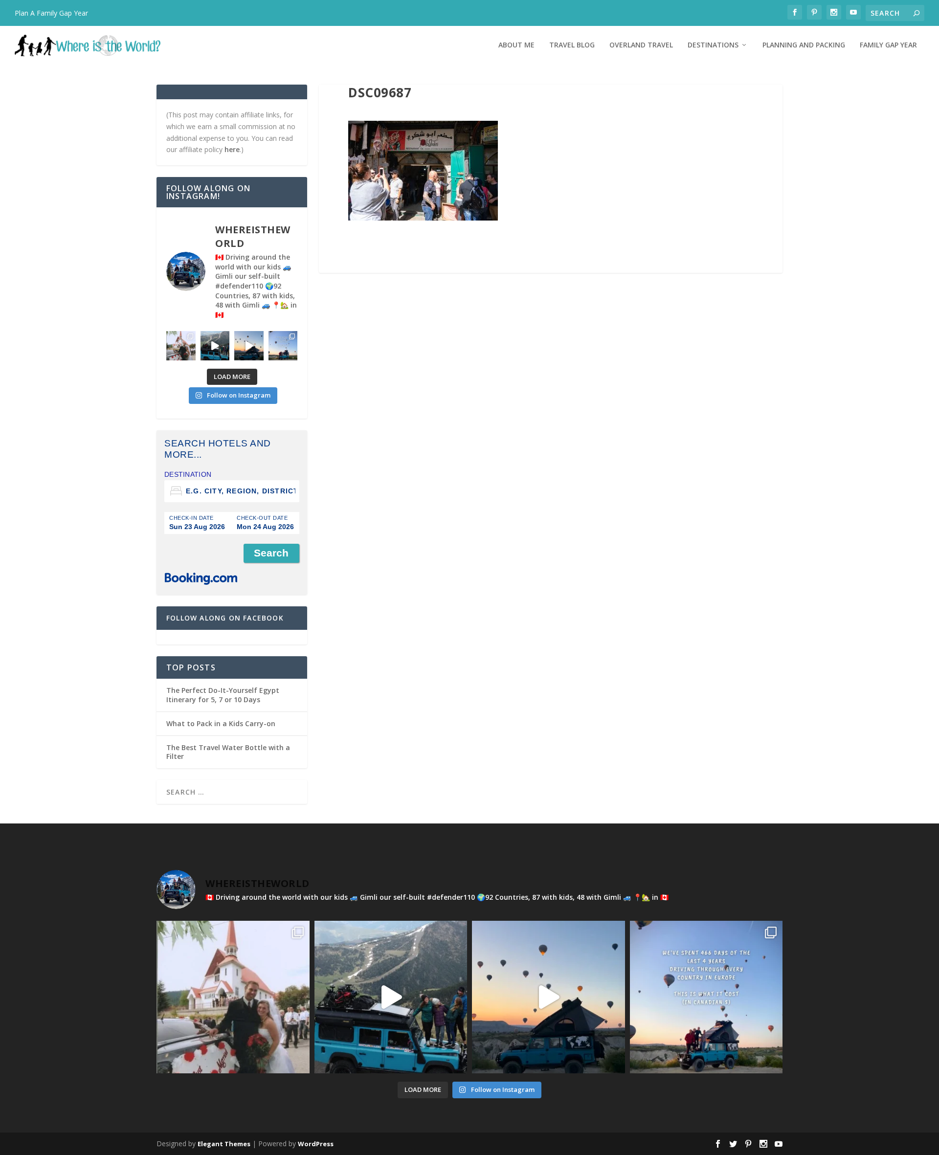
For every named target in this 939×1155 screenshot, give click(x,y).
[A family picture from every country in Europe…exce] (215, 345)
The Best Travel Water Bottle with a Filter (228, 752)
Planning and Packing (803, 45)
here (232, 149)
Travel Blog (572, 45)
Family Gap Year (888, 45)
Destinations (713, 45)
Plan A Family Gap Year (51, 13)
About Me (516, 45)
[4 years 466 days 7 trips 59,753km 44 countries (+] (283, 345)
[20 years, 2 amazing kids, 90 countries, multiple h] (181, 345)
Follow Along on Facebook (225, 617)
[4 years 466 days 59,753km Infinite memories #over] (249, 345)
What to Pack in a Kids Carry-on (220, 723)
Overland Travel (641, 45)
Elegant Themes (224, 1143)
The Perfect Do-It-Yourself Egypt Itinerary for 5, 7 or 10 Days (222, 695)
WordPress (316, 1143)
